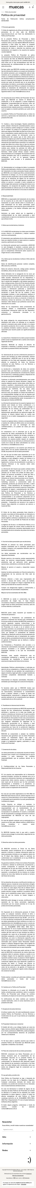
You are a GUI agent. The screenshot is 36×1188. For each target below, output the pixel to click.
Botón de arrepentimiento (18, 1175)
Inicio (2, 12)
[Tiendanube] (24, 1178)
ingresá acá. (29, 1173)
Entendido (23, 1184)
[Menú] (3, 7)
